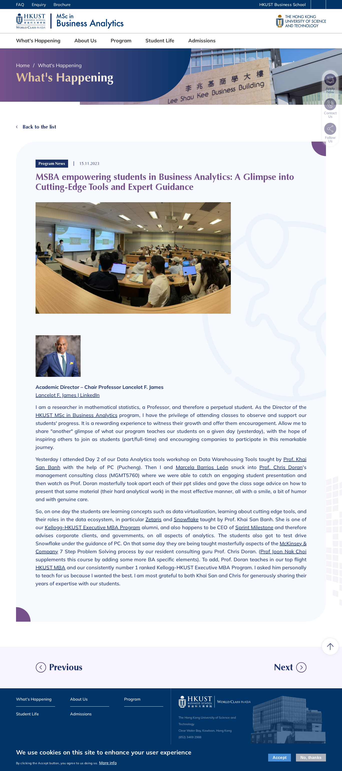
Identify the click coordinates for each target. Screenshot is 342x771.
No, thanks (310, 758)
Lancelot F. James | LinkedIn (68, 395)
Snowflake (186, 519)
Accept (279, 758)
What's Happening (38, 40)
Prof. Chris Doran (281, 467)
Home (23, 65)
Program (121, 40)
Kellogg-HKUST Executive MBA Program (92, 527)
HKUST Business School (282, 4)
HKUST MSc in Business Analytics (76, 415)
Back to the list (39, 127)
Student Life (159, 40)
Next (283, 667)
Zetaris (153, 519)
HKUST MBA (50, 567)
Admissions (202, 40)
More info (108, 762)
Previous (65, 667)
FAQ (20, 4)
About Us (85, 40)
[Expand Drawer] (318, 5)
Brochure (62, 4)
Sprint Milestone (254, 527)
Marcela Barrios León (202, 467)
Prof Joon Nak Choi (283, 551)
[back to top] (330, 646)
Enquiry (39, 4)
